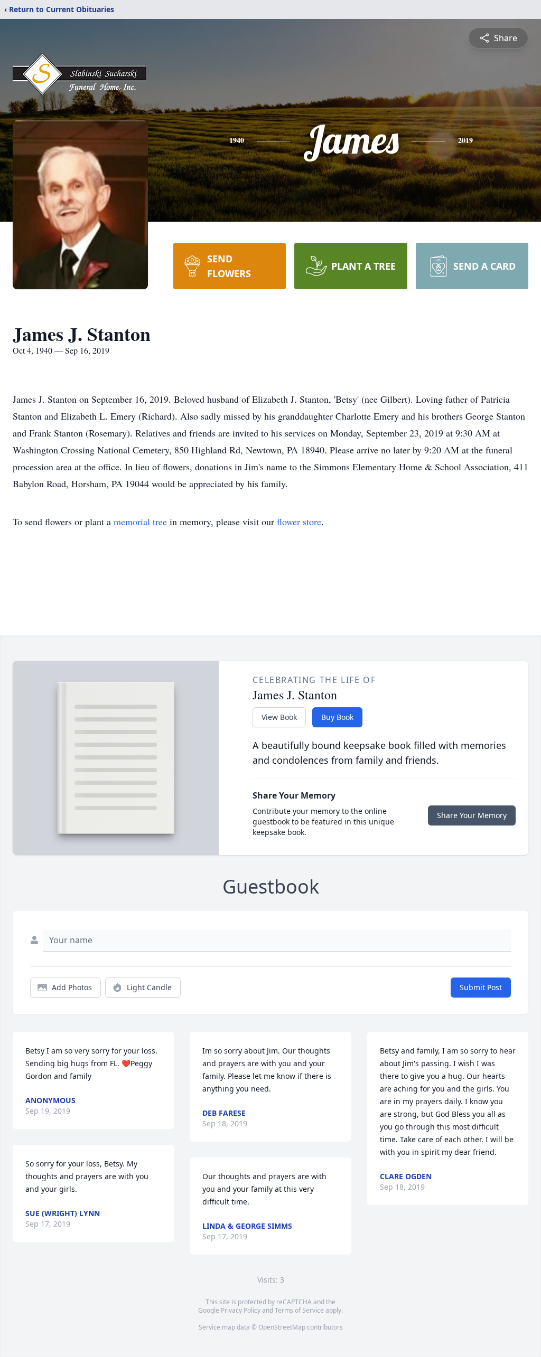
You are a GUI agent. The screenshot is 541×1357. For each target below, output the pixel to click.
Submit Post (481, 987)
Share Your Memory (472, 815)
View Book (279, 717)
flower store (299, 521)
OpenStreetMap (281, 1327)
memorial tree (140, 521)
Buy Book (337, 717)
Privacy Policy (240, 1310)
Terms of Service (299, 1310)
